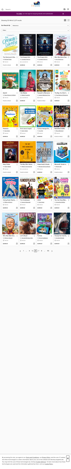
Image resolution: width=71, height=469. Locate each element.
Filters (4, 30)
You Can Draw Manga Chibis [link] (61, 200)
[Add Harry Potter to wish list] (17, 172)
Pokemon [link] (5, 128)
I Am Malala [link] (23, 93)
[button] (65, 21)
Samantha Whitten (60, 202)
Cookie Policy (49, 464)
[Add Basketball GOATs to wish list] (68, 137)
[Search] (2, 9)
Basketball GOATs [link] (60, 128)
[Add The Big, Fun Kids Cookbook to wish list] (68, 101)
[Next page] (52, 251)
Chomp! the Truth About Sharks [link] (61, 236)
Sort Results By (5, 25)
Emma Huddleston (43, 238)
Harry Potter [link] (6, 164)
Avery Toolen (25, 131)
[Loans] (64, 10)
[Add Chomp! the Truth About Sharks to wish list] (68, 244)
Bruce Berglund (59, 131)
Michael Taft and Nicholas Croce (45, 166)
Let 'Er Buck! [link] (23, 236)
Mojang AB (58, 166)
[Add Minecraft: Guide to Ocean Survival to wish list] (68, 172)
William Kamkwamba (27, 166)
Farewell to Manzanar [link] (43, 93)
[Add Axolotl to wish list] (17, 101)
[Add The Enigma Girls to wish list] (34, 65)
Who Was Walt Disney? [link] (9, 236)
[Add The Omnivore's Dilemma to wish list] (17, 65)
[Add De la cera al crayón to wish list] (34, 137)
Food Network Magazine (62, 95)
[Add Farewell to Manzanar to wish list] (51, 101)
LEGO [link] (39, 200)
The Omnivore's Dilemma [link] (9, 57)
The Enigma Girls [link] (25, 57)
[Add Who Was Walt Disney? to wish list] (17, 244)
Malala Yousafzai (26, 95)
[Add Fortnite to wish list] (51, 244)
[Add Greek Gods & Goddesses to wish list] (51, 172)
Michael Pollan (8, 59)
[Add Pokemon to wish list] (17, 137)
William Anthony (8, 202)
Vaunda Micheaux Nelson (28, 238)
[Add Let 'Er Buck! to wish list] (34, 244)
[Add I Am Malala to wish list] (34, 101)
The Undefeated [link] (25, 200)
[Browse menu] (68, 9)
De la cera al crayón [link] (26, 128)
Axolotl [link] (5, 93)
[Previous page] (20, 251)
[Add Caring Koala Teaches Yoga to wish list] (17, 208)
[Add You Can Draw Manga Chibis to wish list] (68, 208)
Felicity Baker (7, 166)
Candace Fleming (26, 59)
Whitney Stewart (8, 238)
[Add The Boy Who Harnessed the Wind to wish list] (34, 172)
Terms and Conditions (32, 457)
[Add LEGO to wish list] (51, 208)
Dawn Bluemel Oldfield (10, 95)
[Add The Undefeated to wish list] (34, 208)
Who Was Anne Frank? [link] (61, 57)
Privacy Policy (46, 457)
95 (48, 251)
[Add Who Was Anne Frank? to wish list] (68, 65)
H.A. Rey (41, 131)
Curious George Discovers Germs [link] (44, 128)
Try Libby (19, 14)
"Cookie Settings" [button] (41, 462)
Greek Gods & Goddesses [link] (44, 164)
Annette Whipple (60, 238)
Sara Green (7, 131)
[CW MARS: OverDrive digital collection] (35, 3)
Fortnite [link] (39, 236)
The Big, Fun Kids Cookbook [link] (61, 93)
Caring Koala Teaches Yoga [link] (9, 200)
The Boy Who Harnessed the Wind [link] (26, 164)
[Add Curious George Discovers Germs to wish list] (51, 137)
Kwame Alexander (26, 202)
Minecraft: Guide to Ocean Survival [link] (61, 164)
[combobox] (32, 9)
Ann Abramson (59, 59)
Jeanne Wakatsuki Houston (45, 95)
